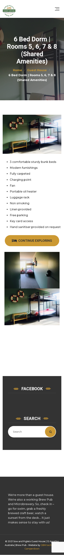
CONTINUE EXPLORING (35, 240)
